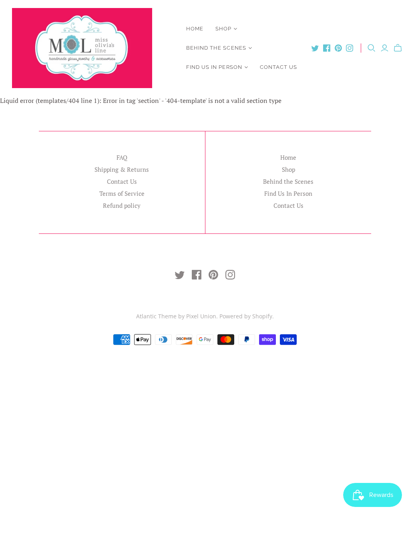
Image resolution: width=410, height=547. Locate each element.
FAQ (122, 157)
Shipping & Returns (121, 169)
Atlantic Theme (156, 316)
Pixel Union (201, 316)
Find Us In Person (214, 67)
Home (194, 29)
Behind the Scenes (216, 48)
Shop (223, 29)
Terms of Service (122, 193)
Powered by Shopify (245, 316)
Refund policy (122, 205)
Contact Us (278, 67)
